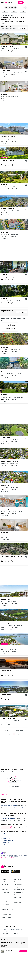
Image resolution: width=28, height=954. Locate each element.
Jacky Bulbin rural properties (8, 847)
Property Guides (18, 897)
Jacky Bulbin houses (6, 834)
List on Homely (5, 899)
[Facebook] (3, 926)
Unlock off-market (21, 312)
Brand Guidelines (6, 887)
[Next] (23, 734)
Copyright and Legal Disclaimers (8, 857)
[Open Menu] (2, 2)
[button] (14, 7)
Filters (5, 11)
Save (23, 11)
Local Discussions (18, 892)
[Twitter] (10, 926)
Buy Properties (17, 879)
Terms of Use (15, 933)
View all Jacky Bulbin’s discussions (9, 818)
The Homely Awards (6, 914)
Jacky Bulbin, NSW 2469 (10, 15)
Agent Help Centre (6, 917)
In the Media (5, 884)
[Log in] (26, 2)
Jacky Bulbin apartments (7, 836)
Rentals (16, 881)
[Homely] (14, 866)
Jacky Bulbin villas (5, 842)
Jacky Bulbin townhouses (7, 840)
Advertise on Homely (6, 904)
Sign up (21, 2)
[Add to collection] (26, 47)
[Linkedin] (14, 926)
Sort (15, 11)
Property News (17, 902)
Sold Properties (18, 884)
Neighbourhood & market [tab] (20, 827)
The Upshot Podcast (6, 912)
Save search (23, 951)
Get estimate (22, 28)
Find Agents (17, 887)
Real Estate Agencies (19, 889)
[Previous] (4, 734)
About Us (4, 879)
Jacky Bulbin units (5, 838)
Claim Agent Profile (6, 906)
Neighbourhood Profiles (20, 894)
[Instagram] (6, 926)
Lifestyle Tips (17, 900)
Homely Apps (5, 889)
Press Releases (5, 881)
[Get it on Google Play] (15, 871)
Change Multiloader (6, 901)
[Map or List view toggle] (25, 7)
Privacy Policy (6, 933)
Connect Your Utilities (19, 905)
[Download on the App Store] (6, 871)
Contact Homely (6, 892)
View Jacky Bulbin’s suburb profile (9, 805)
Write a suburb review (9, 328)
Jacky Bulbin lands (5, 844)
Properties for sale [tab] (7, 827)
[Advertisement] (14, 112)
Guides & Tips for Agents (7, 909)
